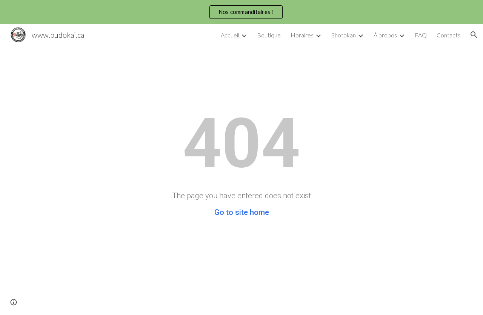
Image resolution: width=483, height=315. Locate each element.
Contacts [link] (448, 35)
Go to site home (241, 212)
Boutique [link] (269, 35)
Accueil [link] (230, 35)
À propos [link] (385, 35)
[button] (474, 35)
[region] (241, 12)
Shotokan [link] (343, 35)
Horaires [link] (302, 35)
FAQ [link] (421, 35)
